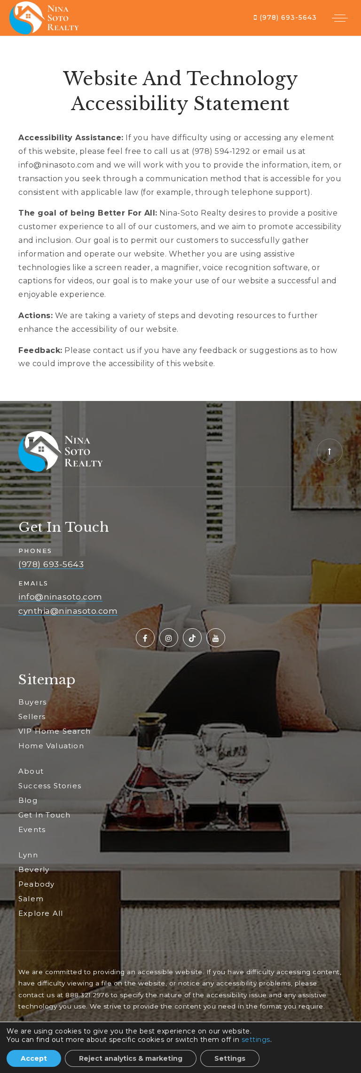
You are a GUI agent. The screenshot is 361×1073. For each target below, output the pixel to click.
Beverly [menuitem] (33, 869)
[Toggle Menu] (340, 18)
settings (256, 1039)
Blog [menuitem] (28, 800)
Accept (34, 1058)
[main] (180, 218)
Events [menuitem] (32, 829)
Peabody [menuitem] (36, 884)
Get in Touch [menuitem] (44, 814)
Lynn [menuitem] (28, 854)
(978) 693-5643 (287, 17)
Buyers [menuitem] (32, 701)
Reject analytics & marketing (130, 1058)
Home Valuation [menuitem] (51, 745)
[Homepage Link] (44, 17)
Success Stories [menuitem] (49, 785)
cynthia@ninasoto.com (68, 611)
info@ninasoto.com (60, 597)
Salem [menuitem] (31, 898)
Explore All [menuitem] (40, 913)
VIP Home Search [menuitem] (54, 731)
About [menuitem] (31, 771)
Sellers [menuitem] (32, 716)
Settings (229, 1058)
